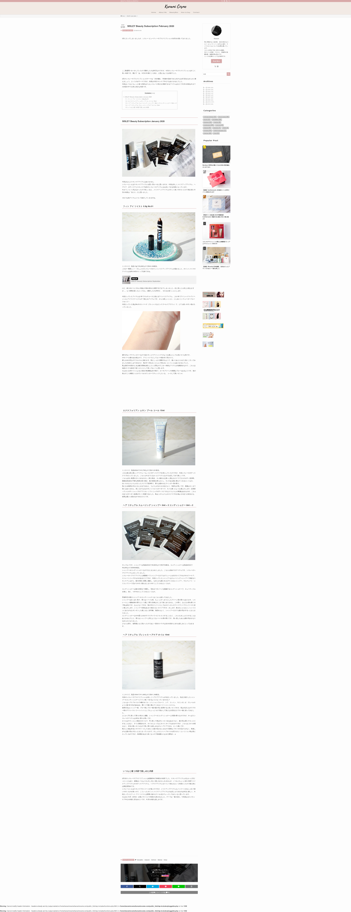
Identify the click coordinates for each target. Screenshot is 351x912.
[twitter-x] (222, 1)
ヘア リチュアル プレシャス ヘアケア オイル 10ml (142, 105)
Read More (216, 61)
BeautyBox (140, 860)
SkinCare (207, 133)
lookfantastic (208, 125)
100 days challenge (210, 116)
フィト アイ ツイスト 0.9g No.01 (137, 99)
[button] (127, 886)
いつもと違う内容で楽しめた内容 (137, 107)
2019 (210, 102)
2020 (210, 100)
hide (153, 93)
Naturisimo (217, 127)
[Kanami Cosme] (175, 6)
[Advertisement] (159, 55)
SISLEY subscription (128, 30)
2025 (210, 90)
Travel (216, 133)
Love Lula (219, 125)
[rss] (227, 1)
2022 (210, 96)
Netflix (225, 127)
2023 (210, 94)
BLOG (207, 119)
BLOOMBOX (217, 119)
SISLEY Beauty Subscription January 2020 (137, 97)
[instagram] (224, 1)
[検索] (229, 1)
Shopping (207, 130)
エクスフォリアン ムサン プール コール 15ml (141, 101)
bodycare (147, 860)
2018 (210, 104)
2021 (210, 98)
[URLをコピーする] (191, 886)
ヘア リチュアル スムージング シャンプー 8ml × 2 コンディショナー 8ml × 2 (150, 103)
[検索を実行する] (228, 74)
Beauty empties (224, 116)
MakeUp (160, 860)
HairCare (153, 860)
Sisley (165, 860)
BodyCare (207, 122)
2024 (210, 92)
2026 (210, 87)
